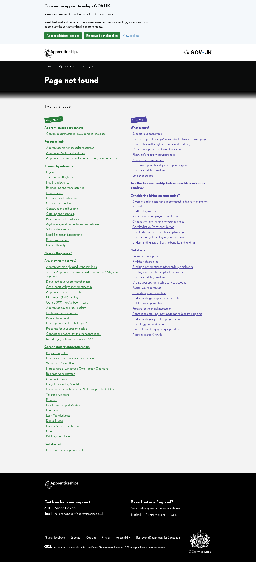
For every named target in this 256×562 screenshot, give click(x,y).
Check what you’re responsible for (153, 227)
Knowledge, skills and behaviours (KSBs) (71, 339)
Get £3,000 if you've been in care (67, 302)
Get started (52, 444)
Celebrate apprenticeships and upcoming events (162, 165)
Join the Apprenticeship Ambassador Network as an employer (170, 139)
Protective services (57, 240)
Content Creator (56, 379)
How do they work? (58, 253)
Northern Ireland (155, 514)
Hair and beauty (55, 245)
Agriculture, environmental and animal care (72, 224)
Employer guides (142, 175)
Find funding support (144, 211)
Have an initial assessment (148, 160)
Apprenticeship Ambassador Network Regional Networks (81, 158)
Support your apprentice (147, 134)
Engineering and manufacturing (65, 188)
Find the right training (145, 262)
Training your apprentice (147, 303)
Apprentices (66, 66)
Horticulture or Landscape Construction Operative (77, 368)
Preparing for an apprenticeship (65, 450)
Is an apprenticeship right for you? (66, 323)
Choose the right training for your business (158, 222)
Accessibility (123, 537)
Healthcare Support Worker (63, 405)
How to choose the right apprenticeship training (161, 144)
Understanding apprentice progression (156, 319)
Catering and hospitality (60, 214)
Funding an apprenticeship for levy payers (157, 272)
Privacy (106, 537)
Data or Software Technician (63, 426)
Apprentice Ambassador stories (65, 153)
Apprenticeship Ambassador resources (70, 148)
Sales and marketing (58, 229)
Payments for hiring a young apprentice (156, 329)
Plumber (51, 400)
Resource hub (54, 141)
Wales (174, 514)
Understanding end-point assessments (155, 298)
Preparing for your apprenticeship (66, 328)
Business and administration (63, 219)
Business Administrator (60, 374)
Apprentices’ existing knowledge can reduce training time (167, 314)
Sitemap (75, 537)
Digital (50, 172)
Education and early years (61, 198)
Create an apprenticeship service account (157, 149)
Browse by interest (57, 318)
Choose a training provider (148, 170)
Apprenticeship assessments (63, 292)
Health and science (57, 182)
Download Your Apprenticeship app (68, 282)
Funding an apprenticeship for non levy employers (162, 267)
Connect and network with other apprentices (73, 334)
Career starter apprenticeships (67, 347)
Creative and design (58, 203)
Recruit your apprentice (146, 288)
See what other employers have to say (155, 216)
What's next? (140, 128)
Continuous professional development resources (76, 134)
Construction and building (62, 208)
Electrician (52, 410)
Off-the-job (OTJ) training (62, 297)
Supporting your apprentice (149, 293)
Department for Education (164, 537)
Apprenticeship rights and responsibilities (71, 267)
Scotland (136, 514)
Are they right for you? (60, 261)
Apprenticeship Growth (147, 335)
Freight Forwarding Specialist (64, 384)
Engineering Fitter (57, 353)
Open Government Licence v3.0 (110, 547)
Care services (54, 193)
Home (48, 66)
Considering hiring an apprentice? (155, 195)
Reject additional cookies (102, 36)
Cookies (91, 537)
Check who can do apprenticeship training (158, 232)
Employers (87, 66)
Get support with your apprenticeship (69, 287)
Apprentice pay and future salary (66, 308)
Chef (49, 431)
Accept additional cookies (62, 36)
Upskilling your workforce (148, 324)
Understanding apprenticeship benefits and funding (163, 242)
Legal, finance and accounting (64, 235)
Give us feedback (55, 537)
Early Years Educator (58, 415)
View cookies (131, 36)
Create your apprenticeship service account (159, 282)
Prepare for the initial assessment (152, 308)
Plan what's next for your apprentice (154, 155)
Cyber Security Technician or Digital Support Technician (80, 389)
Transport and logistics (59, 177)
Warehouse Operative (60, 363)
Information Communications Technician (70, 358)
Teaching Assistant (57, 395)
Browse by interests (58, 166)
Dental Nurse (54, 421)
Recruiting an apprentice (147, 256)
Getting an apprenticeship (62, 313)
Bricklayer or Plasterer (59, 436)
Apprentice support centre (63, 128)
